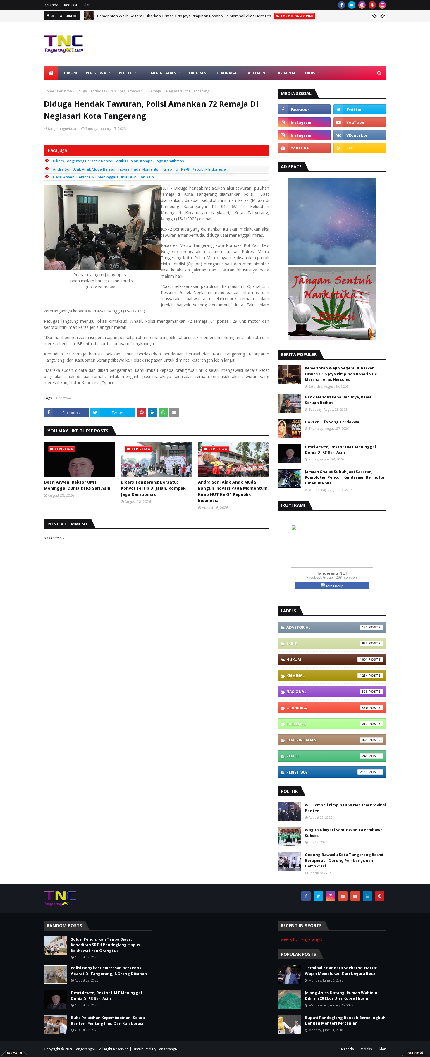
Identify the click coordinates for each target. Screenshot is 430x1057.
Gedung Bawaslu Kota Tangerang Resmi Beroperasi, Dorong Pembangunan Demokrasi (344, 860)
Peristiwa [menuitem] (96, 72)
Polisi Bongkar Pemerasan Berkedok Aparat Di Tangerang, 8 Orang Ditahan (109, 970)
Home (49, 91)
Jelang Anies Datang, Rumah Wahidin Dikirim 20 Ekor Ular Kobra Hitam (341, 995)
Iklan (86, 4)
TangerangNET (86, 1048)
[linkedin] (367, 896)
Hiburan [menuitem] (198, 72)
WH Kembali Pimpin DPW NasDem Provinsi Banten (345, 807)
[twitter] (351, 5)
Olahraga (327, 707)
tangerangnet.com (63, 128)
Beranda (51, 4)
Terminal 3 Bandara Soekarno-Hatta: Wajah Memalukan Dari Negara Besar (341, 970)
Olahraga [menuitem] (226, 72)
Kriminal (327, 675)
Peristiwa (64, 91)
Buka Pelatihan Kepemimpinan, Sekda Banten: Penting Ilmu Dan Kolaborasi (108, 1020)
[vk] (359, 135)
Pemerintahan (327, 740)
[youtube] (359, 122)
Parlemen (327, 723)
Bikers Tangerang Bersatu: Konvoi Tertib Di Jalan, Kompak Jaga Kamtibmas (118, 161)
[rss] (359, 148)
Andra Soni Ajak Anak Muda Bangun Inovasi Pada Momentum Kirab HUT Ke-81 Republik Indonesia (139, 169)
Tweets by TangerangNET (302, 939)
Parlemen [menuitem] (255, 72)
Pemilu (327, 756)
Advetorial (327, 627)
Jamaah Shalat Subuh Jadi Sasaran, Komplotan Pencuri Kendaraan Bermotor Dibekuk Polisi (345, 477)
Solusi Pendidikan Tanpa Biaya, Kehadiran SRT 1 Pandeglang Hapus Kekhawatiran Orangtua (179, 15)
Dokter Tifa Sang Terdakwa (332, 421)
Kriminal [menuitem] (287, 72)
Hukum (327, 659)
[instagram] (362, 5)
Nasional (327, 691)
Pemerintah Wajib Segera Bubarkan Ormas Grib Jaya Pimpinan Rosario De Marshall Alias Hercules (341, 373)
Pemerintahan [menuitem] (161, 72)
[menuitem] (51, 73)
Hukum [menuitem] (69, 72)
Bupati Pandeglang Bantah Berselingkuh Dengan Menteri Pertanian (345, 1020)
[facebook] (341, 5)
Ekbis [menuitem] (310, 72)
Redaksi (70, 4)
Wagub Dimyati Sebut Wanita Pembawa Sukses (344, 832)
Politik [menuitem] (126, 72)
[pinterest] (372, 5)
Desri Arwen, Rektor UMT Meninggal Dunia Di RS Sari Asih (103, 177)
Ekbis (327, 643)
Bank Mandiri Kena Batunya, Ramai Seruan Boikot (339, 399)
